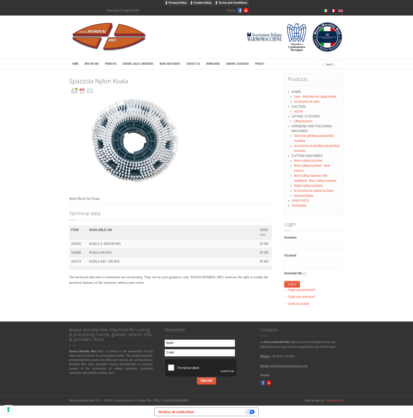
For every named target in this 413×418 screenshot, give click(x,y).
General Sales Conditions (138, 64)
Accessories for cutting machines (314, 191)
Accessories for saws (307, 101)
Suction (298, 111)
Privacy (259, 64)
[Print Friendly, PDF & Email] (82, 89)
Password (290, 255)
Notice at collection (176, 411)
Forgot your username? (301, 297)
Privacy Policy (177, 2)
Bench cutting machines (308, 160)
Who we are (92, 64)
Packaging (299, 206)
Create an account (298, 303)
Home (75, 64)
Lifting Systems (303, 121)
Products (110, 64)
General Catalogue (237, 64)
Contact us (193, 64)
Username (290, 237)
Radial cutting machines (308, 186)
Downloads (213, 64)
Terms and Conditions (233, 2)
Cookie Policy (202, 2)
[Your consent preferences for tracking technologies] (8, 409)
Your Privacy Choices (222, 411)
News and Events (170, 64)
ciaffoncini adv (334, 400)
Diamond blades (303, 196)
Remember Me (293, 273)
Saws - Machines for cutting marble (315, 96)
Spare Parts (300, 201)
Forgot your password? (301, 290)
